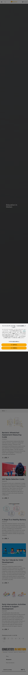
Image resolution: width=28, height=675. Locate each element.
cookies (24, 330)
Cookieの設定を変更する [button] (14, 341)
